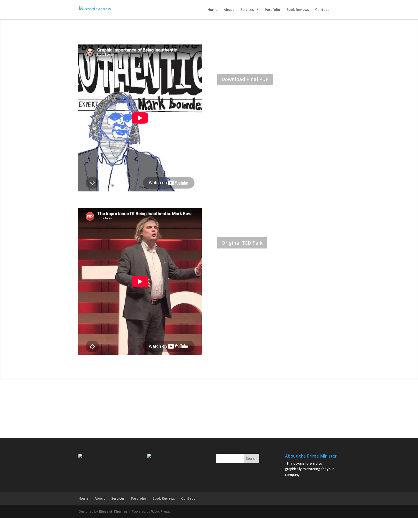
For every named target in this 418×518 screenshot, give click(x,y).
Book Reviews (297, 10)
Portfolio (272, 10)
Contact (322, 10)
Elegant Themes (113, 511)
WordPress (160, 511)
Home (212, 10)
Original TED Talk (242, 243)
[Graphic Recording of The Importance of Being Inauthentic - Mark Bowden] (209, 405)
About (229, 10)
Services (247, 10)
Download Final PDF (245, 79)
